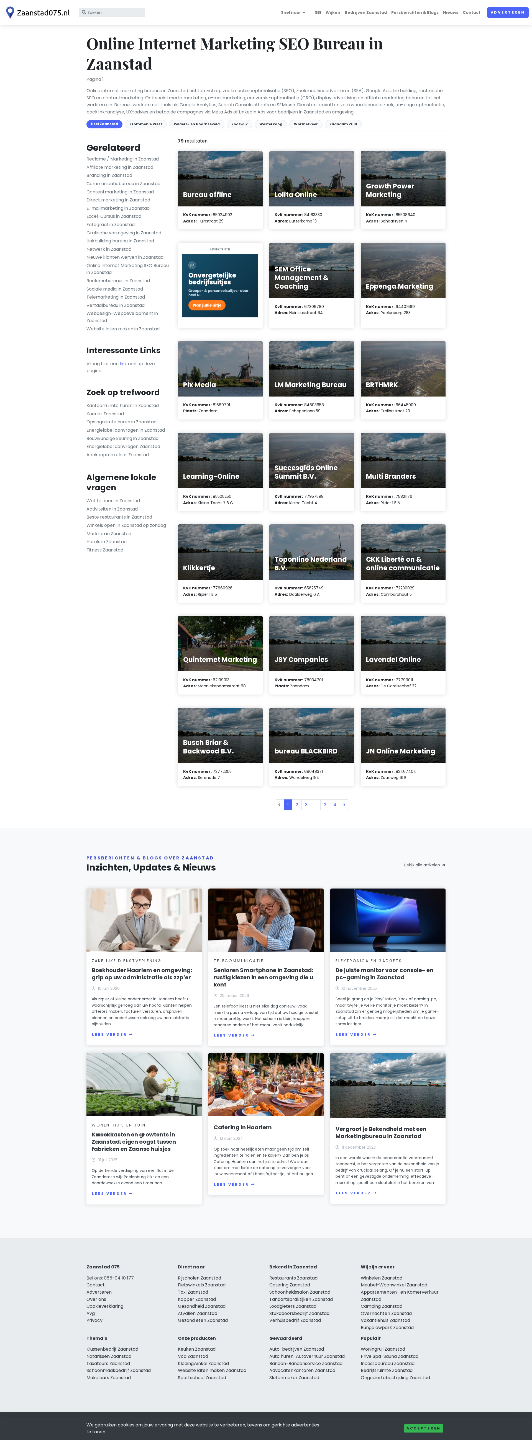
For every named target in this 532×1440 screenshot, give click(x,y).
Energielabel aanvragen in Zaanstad (125, 430)
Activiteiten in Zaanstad (112, 509)
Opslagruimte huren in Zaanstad (121, 422)
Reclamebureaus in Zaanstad (118, 281)
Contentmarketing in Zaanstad (120, 192)
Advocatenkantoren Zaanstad (302, 1370)
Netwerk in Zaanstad (108, 249)
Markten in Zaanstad (108, 533)
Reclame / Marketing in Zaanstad (122, 159)
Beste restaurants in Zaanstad (119, 517)
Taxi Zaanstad (193, 1292)
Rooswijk (239, 124)
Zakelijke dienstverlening (127, 961)
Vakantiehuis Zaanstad (385, 1320)
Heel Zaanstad (104, 123)
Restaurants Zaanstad (293, 1278)
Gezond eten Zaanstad (203, 1320)
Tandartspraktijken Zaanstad (301, 1299)
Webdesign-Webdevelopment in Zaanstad (122, 317)
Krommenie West (145, 124)
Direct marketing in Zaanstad (118, 200)
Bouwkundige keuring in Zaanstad (122, 438)
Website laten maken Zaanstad (212, 1370)
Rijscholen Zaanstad (199, 1278)
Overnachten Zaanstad (386, 1313)
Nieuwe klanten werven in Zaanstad (124, 257)
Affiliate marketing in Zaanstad (119, 167)
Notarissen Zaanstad (108, 1356)
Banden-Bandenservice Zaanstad (305, 1363)
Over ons (96, 1299)
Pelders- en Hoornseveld (197, 124)
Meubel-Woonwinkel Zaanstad (394, 1285)
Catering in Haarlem (243, 1127)
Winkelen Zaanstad (381, 1278)
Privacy (94, 1320)
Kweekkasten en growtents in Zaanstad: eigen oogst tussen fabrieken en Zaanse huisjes (134, 1142)
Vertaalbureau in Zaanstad (115, 305)
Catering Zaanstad (289, 1285)
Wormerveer (306, 124)
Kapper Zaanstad (197, 1299)
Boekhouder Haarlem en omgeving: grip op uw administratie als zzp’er (142, 973)
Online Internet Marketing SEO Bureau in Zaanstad (127, 269)
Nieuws (450, 12)
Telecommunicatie (239, 961)
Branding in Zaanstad (109, 175)
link (123, 364)
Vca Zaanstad (193, 1356)
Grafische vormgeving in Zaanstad (123, 233)
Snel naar (291, 12)
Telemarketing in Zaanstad (115, 297)
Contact (471, 12)
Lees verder (109, 1034)
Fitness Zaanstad (104, 550)
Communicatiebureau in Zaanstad (123, 183)
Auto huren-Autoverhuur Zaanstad (307, 1356)
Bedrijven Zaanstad (366, 12)
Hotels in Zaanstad (106, 541)
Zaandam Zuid (343, 124)
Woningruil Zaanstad (383, 1349)
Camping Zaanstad (381, 1306)
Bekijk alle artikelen (422, 865)
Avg (90, 1313)
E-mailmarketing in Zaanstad (118, 208)
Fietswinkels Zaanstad (202, 1285)
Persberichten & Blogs (415, 12)
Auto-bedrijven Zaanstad (296, 1349)
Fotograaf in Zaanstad (110, 224)
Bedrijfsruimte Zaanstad (387, 1370)
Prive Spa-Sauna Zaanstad (389, 1356)
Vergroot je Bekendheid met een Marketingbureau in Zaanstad (381, 1132)
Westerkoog (270, 124)
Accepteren (423, 1428)
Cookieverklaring (104, 1306)
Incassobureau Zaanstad (388, 1363)
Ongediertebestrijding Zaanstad (395, 1377)
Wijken (333, 12)
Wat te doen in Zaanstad (113, 501)
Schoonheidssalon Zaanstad (299, 1292)
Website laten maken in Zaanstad (123, 329)
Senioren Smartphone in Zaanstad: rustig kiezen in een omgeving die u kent (263, 977)
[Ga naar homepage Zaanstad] (36, 12)
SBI (318, 12)
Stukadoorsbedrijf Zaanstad (299, 1313)
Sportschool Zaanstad (202, 1377)
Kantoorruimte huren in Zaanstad (122, 405)
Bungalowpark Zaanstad (387, 1327)
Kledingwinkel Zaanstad (203, 1363)
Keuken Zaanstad (197, 1349)
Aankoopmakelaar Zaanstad (117, 455)
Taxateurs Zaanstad (108, 1363)
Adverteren (508, 12)
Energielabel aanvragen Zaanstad (123, 446)
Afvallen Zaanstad (197, 1313)
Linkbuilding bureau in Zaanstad (120, 241)
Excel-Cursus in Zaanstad (113, 216)
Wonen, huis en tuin (118, 1125)
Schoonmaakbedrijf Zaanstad (118, 1370)
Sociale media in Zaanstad (114, 289)
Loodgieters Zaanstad (292, 1306)
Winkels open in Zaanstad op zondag (126, 525)
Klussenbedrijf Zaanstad (112, 1349)
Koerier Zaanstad (105, 414)
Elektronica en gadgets (369, 961)
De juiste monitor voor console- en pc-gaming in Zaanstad (384, 973)
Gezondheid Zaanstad (202, 1306)
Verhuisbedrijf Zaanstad (295, 1320)
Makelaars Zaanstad (108, 1377)
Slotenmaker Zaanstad (294, 1377)
